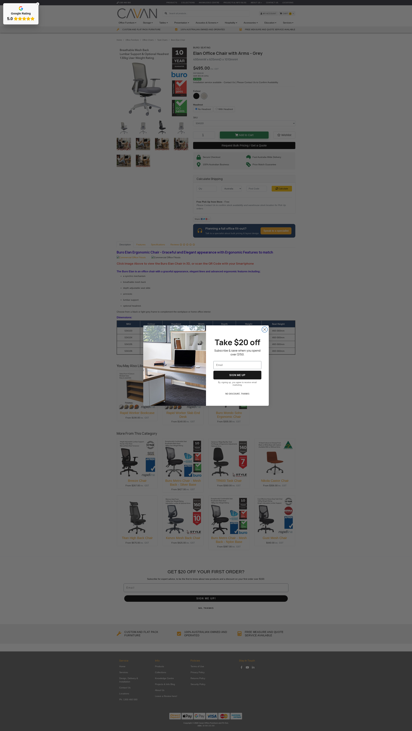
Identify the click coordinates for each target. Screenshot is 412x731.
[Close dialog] (264, 329)
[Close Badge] (37, 4)
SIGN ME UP (237, 375)
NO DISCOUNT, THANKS (237, 394)
